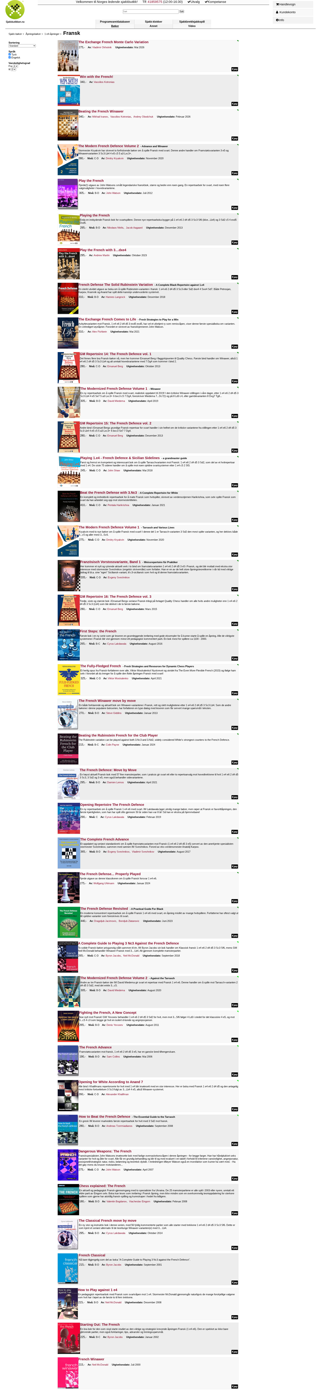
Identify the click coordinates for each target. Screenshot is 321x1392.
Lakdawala (116, 643)
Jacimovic (105, 921)
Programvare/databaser (115, 21)
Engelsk (15, 57)
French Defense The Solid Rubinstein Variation (115, 284)
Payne (112, 744)
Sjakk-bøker (15, 33)
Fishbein (99, 331)
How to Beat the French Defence (104, 1116)
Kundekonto (287, 12)
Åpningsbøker (33, 33)
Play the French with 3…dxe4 (103, 250)
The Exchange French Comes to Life (107, 319)
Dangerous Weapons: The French (104, 1151)
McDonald (131, 955)
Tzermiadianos (119, 1125)
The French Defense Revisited (104, 908)
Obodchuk (143, 116)
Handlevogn (287, 4)
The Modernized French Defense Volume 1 (113, 388)
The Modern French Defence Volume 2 (108, 146)
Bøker (115, 26)
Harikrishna (118, 505)
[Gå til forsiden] (21, 14)
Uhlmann (103, 883)
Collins (113, 1056)
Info (281, 20)
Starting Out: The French (100, 1324)
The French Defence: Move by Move (108, 770)
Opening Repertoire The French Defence (112, 805)
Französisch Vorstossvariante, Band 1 (110, 562)
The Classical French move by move (107, 1220)
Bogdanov (116, 1201)
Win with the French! (96, 77)
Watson (113, 193)
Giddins (114, 713)
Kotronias (104, 82)
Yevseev (114, 1024)
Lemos (115, 782)
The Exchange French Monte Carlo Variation (113, 42)
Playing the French (95, 215)
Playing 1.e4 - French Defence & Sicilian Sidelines (120, 458)
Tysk (14, 54)
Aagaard (134, 227)
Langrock (115, 297)
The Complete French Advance (104, 839)
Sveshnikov (119, 577)
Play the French (91, 180)
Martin (102, 255)
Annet (153, 26)
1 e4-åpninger (51, 33)
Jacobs (113, 955)
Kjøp (234, 69)
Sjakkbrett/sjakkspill (192, 21)
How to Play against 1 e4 (97, 1290)
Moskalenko (118, 678)
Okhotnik (102, 47)
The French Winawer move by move (107, 701)
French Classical (92, 1255)
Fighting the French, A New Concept (107, 1012)
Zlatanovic (129, 921)
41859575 (155, 2)
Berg (115, 366)
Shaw (114, 470)
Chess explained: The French (102, 1186)
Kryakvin (115, 158)
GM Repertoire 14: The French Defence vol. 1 (115, 354)
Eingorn (139, 1201)
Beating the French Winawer (101, 111)
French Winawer (91, 1359)
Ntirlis (115, 227)
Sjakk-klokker (153, 21)
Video (192, 26)
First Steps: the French (98, 631)
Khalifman (117, 1094)
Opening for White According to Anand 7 (110, 1082)
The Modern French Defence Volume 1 (109, 527)
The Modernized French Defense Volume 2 (113, 978)
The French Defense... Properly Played (110, 874)
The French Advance (95, 1047)
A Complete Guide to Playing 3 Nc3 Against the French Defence (128, 943)
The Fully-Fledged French (100, 666)
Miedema (116, 400)
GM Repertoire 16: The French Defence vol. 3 (115, 596)
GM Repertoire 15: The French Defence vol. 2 (115, 423)
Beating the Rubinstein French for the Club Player (118, 735)
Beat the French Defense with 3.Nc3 (108, 492)
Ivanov (100, 116)
